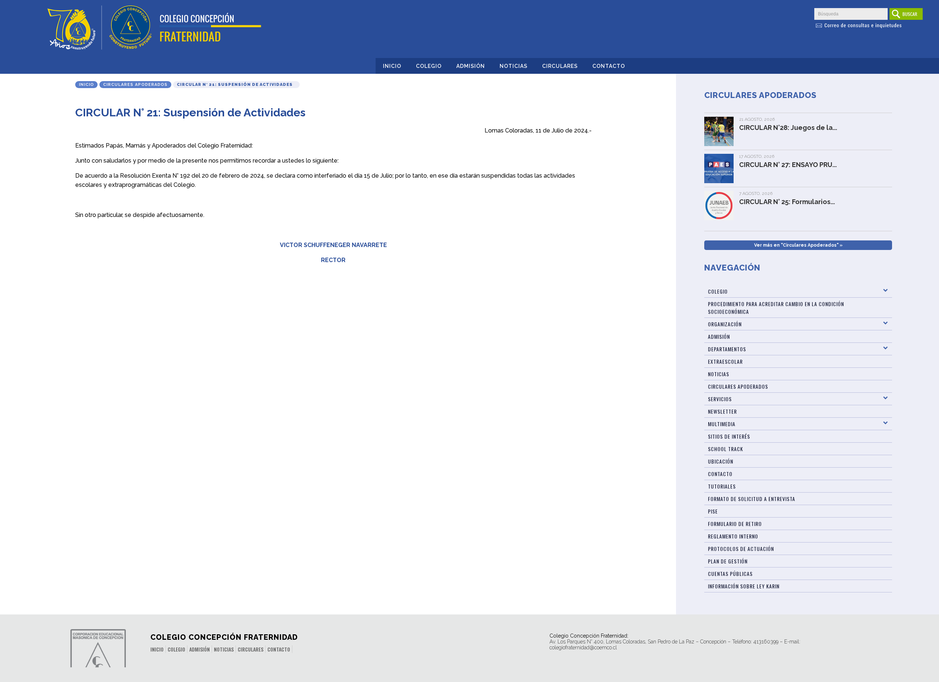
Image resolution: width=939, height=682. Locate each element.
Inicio (392, 66)
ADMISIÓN (719, 336)
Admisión (470, 66)
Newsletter (722, 411)
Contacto (608, 66)
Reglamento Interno (733, 536)
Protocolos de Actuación (741, 548)
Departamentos (727, 349)
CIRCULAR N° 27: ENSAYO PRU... (788, 164)
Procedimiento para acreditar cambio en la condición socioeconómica (776, 307)
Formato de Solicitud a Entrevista (751, 499)
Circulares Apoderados (135, 84)
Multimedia (721, 424)
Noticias (513, 66)
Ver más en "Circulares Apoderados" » (798, 245)
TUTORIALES (722, 486)
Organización (725, 324)
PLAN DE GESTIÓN (728, 561)
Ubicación (720, 461)
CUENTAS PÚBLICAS (730, 573)
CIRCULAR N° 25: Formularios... (787, 202)
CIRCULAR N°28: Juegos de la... (788, 127)
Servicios (720, 399)
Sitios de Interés (729, 436)
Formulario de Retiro (735, 523)
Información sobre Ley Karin (743, 586)
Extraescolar (725, 361)
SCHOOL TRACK (725, 449)
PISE (713, 511)
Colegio (429, 66)
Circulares (560, 66)
